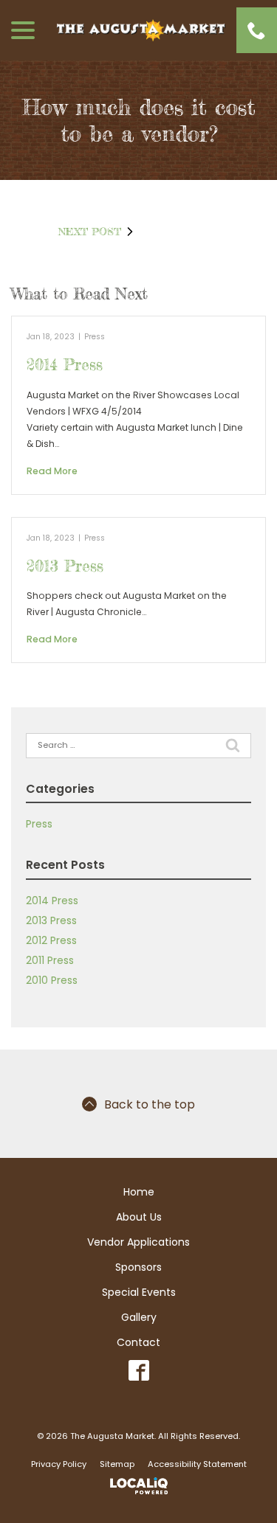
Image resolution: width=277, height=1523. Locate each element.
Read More (52, 471)
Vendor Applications (138, 1242)
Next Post (89, 231)
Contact (138, 1342)
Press (94, 336)
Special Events (139, 1292)
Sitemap (117, 1464)
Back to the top (149, 1104)
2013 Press (65, 565)
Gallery (139, 1317)
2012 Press (51, 940)
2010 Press (52, 980)
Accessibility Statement (197, 1464)
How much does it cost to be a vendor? (139, 120)
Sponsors (138, 1267)
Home (138, 1191)
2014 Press (65, 364)
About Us (139, 1217)
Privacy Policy (58, 1464)
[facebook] (138, 1371)
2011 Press (50, 960)
